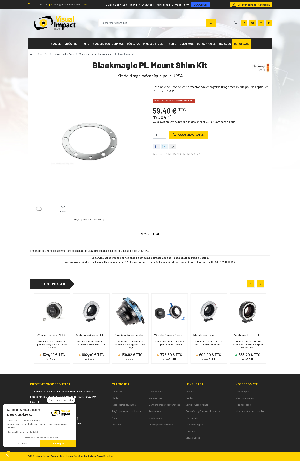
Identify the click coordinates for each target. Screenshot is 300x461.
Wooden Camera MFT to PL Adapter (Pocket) (64, 335)
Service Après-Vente (197, 404)
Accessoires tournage (124, 404)
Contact (176, 4)
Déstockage (155, 417)
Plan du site (192, 417)
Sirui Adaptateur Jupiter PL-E (132, 335)
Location (200, 4)
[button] (7, 455)
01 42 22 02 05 (40, 4)
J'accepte (58, 443)
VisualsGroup (193, 437)
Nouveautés (145, 4)
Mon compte (242, 391)
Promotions (162, 4)
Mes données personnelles (250, 411)
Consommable (156, 391)
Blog (132, 4)
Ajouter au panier (191, 134)
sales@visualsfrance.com (66, 4)
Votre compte (247, 384)
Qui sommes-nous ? (116, 4)
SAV (186, 4)
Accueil (190, 391)
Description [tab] (150, 234)
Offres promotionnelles (161, 424)
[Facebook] (244, 23)
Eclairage (117, 424)
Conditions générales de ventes (203, 411)
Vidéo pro (117, 391)
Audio (115, 417)
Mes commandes (245, 398)
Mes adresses (243, 404)
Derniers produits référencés (164, 404)
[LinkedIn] (269, 23)
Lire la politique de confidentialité (22, 432)
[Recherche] (211, 23)
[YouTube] (252, 23)
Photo (115, 398)
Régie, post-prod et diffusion (127, 411)
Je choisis (21, 443)
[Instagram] (261, 23)
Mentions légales (195, 424)
